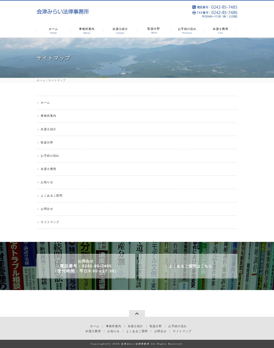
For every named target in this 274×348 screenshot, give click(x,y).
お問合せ (47, 208)
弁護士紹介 (120, 30)
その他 (149, 90)
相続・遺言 (152, 52)
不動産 (149, 61)
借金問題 (150, 80)
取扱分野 (153, 30)
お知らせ (47, 182)
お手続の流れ (187, 30)
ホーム (53, 30)
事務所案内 (86, 30)
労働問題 (150, 71)
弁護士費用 (220, 30)
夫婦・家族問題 (155, 43)
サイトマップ (50, 222)
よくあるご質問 (51, 195)
